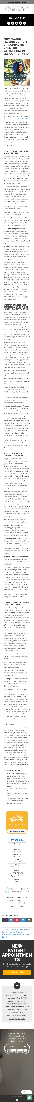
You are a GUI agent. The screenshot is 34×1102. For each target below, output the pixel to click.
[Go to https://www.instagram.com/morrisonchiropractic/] (20, 23)
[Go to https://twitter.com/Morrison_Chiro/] (12, 23)
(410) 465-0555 (17, 18)
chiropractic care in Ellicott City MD (16, 119)
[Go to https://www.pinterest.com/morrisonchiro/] (24, 23)
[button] (17, 972)
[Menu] (17, 1099)
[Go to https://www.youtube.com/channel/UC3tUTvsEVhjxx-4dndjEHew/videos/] (16, 23)
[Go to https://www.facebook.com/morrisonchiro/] (9, 23)
